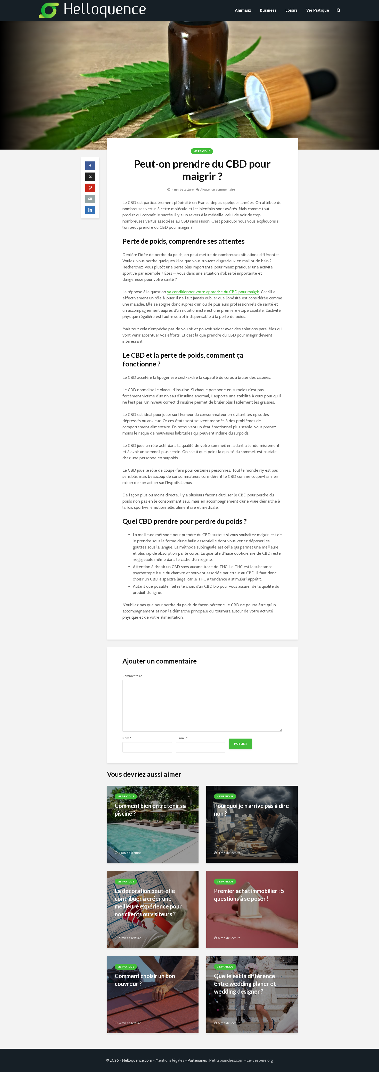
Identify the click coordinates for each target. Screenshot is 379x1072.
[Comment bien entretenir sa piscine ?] (153, 824)
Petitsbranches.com (226, 1060)
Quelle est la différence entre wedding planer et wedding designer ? (245, 983)
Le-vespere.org (260, 1060)
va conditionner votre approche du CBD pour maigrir (213, 291)
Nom (126, 738)
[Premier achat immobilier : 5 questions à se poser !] (252, 909)
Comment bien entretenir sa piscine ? (150, 809)
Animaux (243, 10)
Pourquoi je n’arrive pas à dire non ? (251, 809)
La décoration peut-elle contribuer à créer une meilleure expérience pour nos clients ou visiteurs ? (148, 902)
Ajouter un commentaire (217, 189)
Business (268, 10)
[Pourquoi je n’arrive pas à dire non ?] (252, 824)
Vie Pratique (317, 10)
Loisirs (291, 10)
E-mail (181, 738)
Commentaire (132, 675)
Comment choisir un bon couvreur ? (145, 979)
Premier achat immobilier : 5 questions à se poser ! (249, 894)
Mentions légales (169, 1060)
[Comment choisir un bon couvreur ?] (153, 994)
